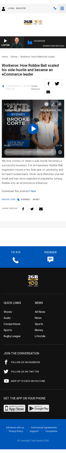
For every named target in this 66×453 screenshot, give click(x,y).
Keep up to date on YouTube (28, 381)
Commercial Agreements (44, 427)
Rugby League (12, 336)
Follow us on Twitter (25, 371)
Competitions (12, 324)
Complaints (51, 431)
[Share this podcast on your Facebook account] (48, 83)
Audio (7, 318)
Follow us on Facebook (25, 362)
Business (25, 199)
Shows (8, 311)
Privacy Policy (16, 431)
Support (34, 431)
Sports (8, 330)
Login (11, 8)
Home (5, 56)
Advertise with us (15, 427)
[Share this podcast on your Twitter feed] (57, 83)
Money (14, 56)
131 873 (55, 8)
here (33, 191)
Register (21, 8)
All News (40, 311)
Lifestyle (40, 336)
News (38, 318)
